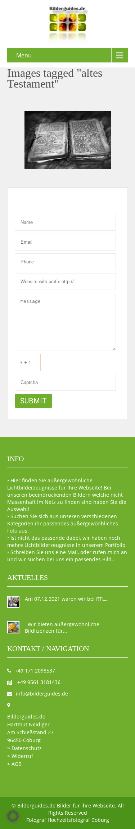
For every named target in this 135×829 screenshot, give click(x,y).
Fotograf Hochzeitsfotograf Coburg (67, 819)
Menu (24, 55)
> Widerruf (20, 756)
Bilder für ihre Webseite (86, 805)
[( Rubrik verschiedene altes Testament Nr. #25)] (67, 140)
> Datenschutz (24, 748)
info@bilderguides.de (42, 693)
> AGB (14, 763)
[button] (13, 816)
